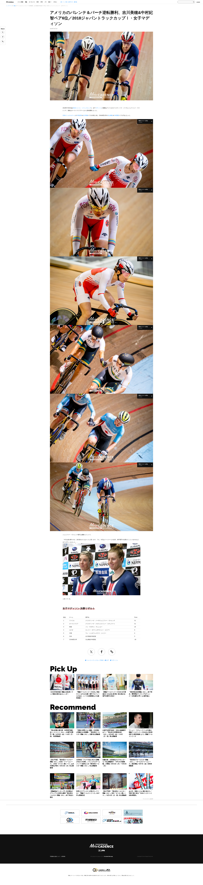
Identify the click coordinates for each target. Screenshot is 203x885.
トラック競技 (20, 2)
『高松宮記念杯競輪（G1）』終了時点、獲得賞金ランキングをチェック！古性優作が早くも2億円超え (140, 694)
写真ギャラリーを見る (143, 121)
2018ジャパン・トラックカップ (82, 108)
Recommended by (146, 798)
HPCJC (71, 2)
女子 (107, 660)
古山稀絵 (110, 115)
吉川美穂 (85, 115)
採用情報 (63, 856)
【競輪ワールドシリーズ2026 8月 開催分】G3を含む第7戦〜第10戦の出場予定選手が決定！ (114, 694)
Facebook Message (108, 856)
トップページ (9, 5)
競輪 (26, 2)
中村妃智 (79, 115)
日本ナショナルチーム (69, 115)
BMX (38, 2)
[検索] (193, 2)
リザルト (55, 2)
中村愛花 (116, 115)
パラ (45, 2)
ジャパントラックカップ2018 (94, 660)
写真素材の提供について (55, 856)
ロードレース (32, 2)
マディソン (98, 108)
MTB (42, 2)
